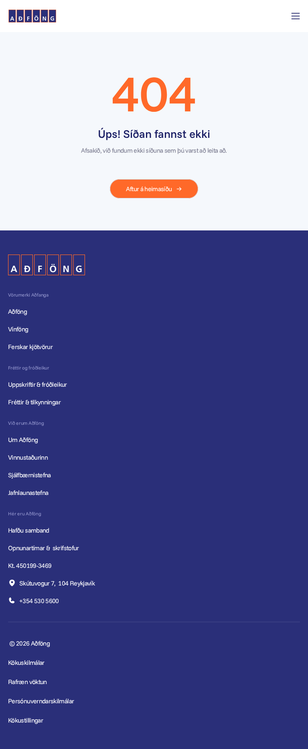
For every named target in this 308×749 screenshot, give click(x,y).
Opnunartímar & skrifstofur (44, 548)
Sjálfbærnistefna (29, 475)
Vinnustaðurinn (28, 457)
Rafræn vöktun (27, 682)
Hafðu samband (29, 530)
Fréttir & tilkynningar (34, 402)
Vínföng (18, 329)
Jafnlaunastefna (28, 493)
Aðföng (17, 311)
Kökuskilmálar (26, 662)
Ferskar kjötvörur (30, 347)
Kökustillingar (25, 720)
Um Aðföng (23, 440)
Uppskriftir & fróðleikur (37, 384)
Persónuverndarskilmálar (41, 701)
